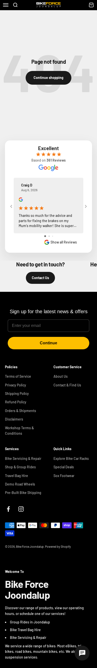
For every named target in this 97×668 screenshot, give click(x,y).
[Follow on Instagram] (21, 509)
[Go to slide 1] (45, 236)
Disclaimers (14, 419)
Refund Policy (15, 402)
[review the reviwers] (21, 200)
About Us (60, 376)
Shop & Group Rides (20, 467)
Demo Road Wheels (20, 484)
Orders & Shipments (20, 411)
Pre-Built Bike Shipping (23, 492)
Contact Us (40, 278)
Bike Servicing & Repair (23, 458)
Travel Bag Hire (16, 476)
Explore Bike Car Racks (71, 458)
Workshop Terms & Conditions (19, 430)
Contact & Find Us (67, 385)
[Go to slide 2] (49, 236)
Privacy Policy (15, 385)
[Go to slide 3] (52, 236)
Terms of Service (18, 376)
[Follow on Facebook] (8, 509)
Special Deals (63, 467)
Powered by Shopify (58, 546)
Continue (48, 343)
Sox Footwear (63, 476)
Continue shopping (48, 77)
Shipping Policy (17, 393)
